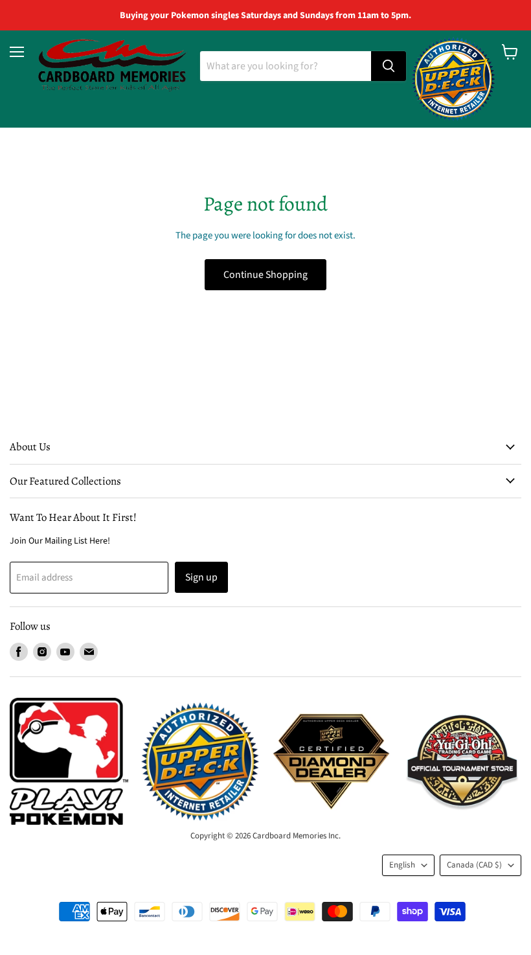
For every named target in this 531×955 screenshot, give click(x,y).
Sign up (201, 577)
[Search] (388, 66)
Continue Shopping (265, 275)
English (402, 865)
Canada (474, 865)
